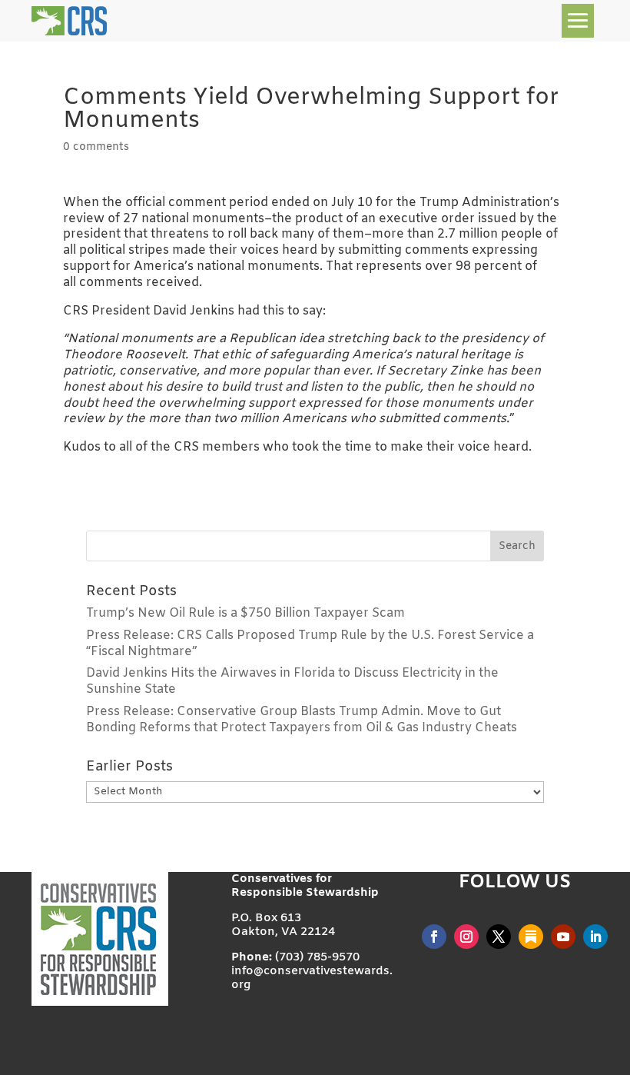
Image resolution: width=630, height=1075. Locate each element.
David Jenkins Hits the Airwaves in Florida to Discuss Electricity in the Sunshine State (292, 681)
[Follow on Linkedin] (595, 936)
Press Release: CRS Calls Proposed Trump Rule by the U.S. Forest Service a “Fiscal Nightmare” (310, 643)
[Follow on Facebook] (434, 936)
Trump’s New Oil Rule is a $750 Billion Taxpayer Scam (245, 613)
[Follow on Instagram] (466, 936)
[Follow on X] (498, 936)
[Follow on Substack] (531, 936)
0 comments (96, 147)
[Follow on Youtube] (563, 936)
